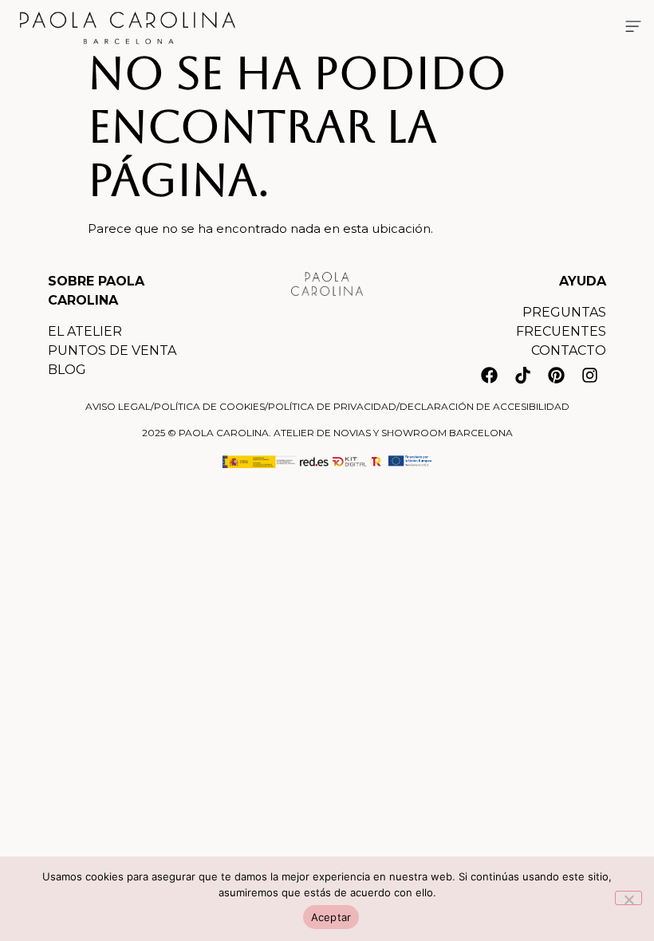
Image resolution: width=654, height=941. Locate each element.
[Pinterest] (556, 375)
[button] (633, 28)
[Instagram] (589, 375)
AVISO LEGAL (118, 406)
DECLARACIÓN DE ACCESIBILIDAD (484, 406)
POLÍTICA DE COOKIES (209, 406)
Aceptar (331, 917)
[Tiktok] (522, 375)
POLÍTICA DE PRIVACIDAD (332, 406)
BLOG (67, 369)
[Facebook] (489, 375)
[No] (628, 898)
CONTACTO (568, 350)
